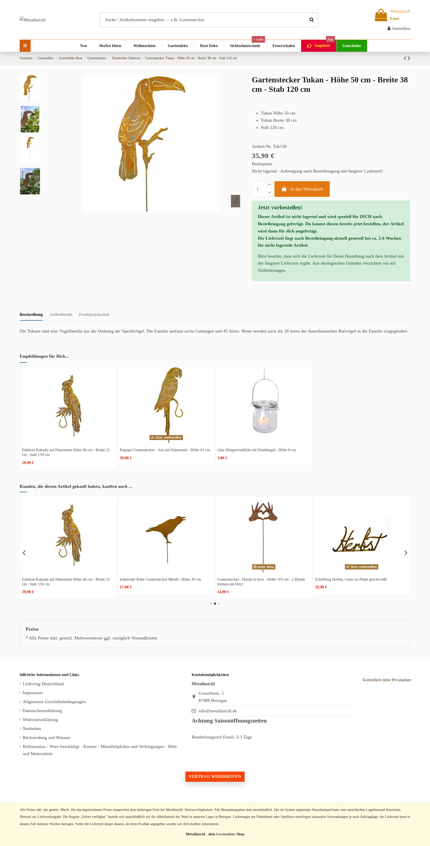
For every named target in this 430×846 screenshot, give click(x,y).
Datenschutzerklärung (42, 710)
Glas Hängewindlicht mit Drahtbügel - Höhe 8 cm (256, 450)
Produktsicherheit (94, 314)
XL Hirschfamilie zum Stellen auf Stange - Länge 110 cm (270, 579)
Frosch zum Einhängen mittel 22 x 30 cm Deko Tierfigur (367, 579)
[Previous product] (406, 58)
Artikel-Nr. (262, 146)
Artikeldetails (61, 314)
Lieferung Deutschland (43, 683)
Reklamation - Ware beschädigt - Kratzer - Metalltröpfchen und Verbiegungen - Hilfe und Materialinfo (100, 750)
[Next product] (409, 58)
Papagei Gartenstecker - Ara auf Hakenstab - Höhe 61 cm (165, 450)
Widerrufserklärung (40, 719)
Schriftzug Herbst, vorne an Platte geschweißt (163, 579)
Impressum (33, 692)
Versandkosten (144, 637)
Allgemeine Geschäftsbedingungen (54, 701)
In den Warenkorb (306, 188)
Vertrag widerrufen (215, 776)
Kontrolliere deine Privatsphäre (387, 680)
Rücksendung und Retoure (46, 737)
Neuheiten (32, 728)
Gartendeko (225, 834)
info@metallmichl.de (218, 710)
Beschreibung (31, 314)
